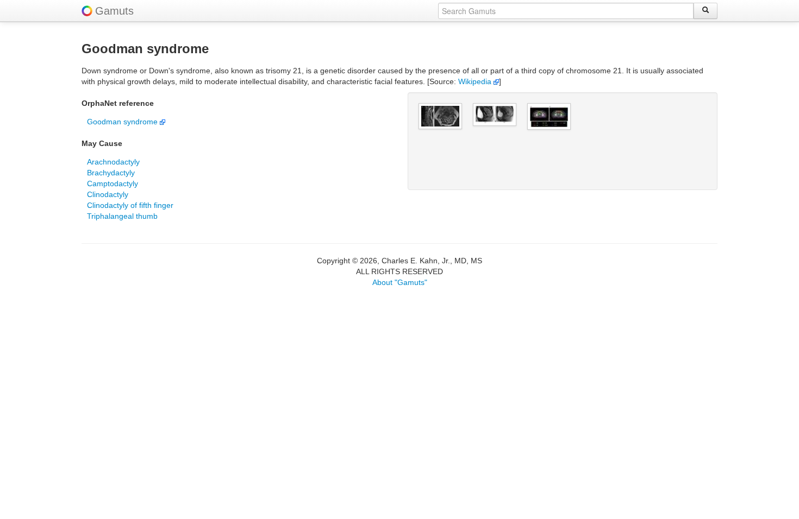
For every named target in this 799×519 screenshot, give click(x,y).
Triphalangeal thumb (122, 216)
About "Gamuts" (399, 282)
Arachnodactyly (113, 161)
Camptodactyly (112, 183)
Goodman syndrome (123, 121)
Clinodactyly (107, 194)
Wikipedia (476, 81)
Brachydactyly (111, 172)
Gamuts (114, 11)
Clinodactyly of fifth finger (130, 205)
